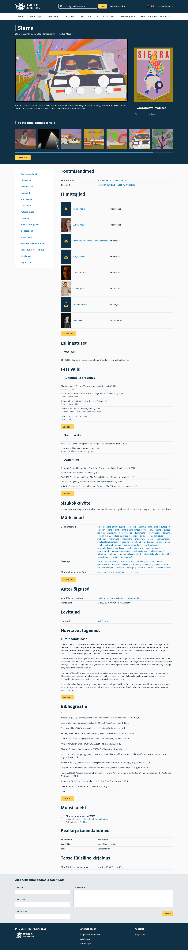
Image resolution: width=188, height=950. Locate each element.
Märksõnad (69, 16)
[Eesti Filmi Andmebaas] (27, 6)
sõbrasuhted (103, 551)
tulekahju (101, 554)
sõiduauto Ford (161, 564)
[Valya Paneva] (66, 257)
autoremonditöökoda (148, 526)
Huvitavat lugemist (30, 224)
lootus (134, 536)
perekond (136, 542)
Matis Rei (77, 320)
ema (110, 529)
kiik (147, 561)
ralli (101, 545)
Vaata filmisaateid (105, 16)
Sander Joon (78, 288)
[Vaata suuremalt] (71, 70)
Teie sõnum (79, 887)
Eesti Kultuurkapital (126, 184)
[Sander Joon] (66, 289)
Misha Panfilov (80, 304)
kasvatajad (127, 533)
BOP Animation (104, 180)
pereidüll (126, 542)
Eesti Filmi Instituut (106, 184)
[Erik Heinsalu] (66, 209)
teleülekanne (156, 551)
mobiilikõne (127, 539)
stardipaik (119, 548)
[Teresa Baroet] (66, 273)
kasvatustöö (141, 533)
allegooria (101, 572)
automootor (110, 561)
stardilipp (135, 564)
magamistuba (157, 536)
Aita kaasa (26, 256)
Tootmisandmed (29, 174)
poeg (168, 542)
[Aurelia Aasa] (66, 225)
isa (98, 533)
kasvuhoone (154, 533)
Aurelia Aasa (78, 224)
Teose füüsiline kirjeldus (32, 249)
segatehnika (132, 572)
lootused (144, 536)
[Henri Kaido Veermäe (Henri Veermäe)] (66, 241)
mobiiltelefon (103, 564)
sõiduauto (146, 564)
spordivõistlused (104, 548)
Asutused (53, 16)
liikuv (109, 536)
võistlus (114, 557)
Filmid (21, 16)
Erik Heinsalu (79, 209)
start (129, 548)
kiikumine (167, 533)
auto (99, 561)
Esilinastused (27, 186)
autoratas (123, 561)
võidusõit (165, 554)
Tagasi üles (26, 262)
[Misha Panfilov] (66, 304)
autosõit (101, 529)
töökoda (112, 554)
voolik (150, 567)
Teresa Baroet (79, 272)
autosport (165, 526)
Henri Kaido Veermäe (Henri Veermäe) (90, 240)
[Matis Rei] (66, 321)
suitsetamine (152, 548)
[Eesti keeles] (148, 6)
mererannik (114, 539)
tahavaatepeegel (105, 567)
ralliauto (116, 564)
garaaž (167, 529)
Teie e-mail (20, 899)
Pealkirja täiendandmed (32, 243)
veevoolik (141, 567)
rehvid (125, 564)
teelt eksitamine (140, 551)
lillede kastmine (121, 536)
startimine (138, 548)
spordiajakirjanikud (132, 545)
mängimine (140, 539)
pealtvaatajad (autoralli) (108, 542)
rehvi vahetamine (113, 545)
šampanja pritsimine (121, 551)
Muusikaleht (27, 237)
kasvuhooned (137, 561)
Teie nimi (19, 887)
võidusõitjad (102, 557)
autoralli (132, 526)
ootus (151, 539)
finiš (145, 529)
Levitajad (25, 218)
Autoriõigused (27, 212)
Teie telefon (21, 911)
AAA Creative (120, 180)
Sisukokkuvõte (28, 199)
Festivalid (86, 16)
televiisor (120, 567)
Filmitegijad (36, 16)
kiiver (159, 561)
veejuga (130, 567)
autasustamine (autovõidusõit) (111, 526)
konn (102, 536)
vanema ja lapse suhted (130, 554)
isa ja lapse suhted (111, 533)
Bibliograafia (27, 230)
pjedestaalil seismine (153, 542)
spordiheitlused (150, 545)
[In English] (152, 6)
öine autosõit (127, 557)
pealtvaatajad (163, 539)
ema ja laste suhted (131, 529)
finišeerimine (155, 529)
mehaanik (101, 539)
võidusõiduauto (163, 567)
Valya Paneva (79, 256)
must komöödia (116, 572)
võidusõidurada (151, 554)
